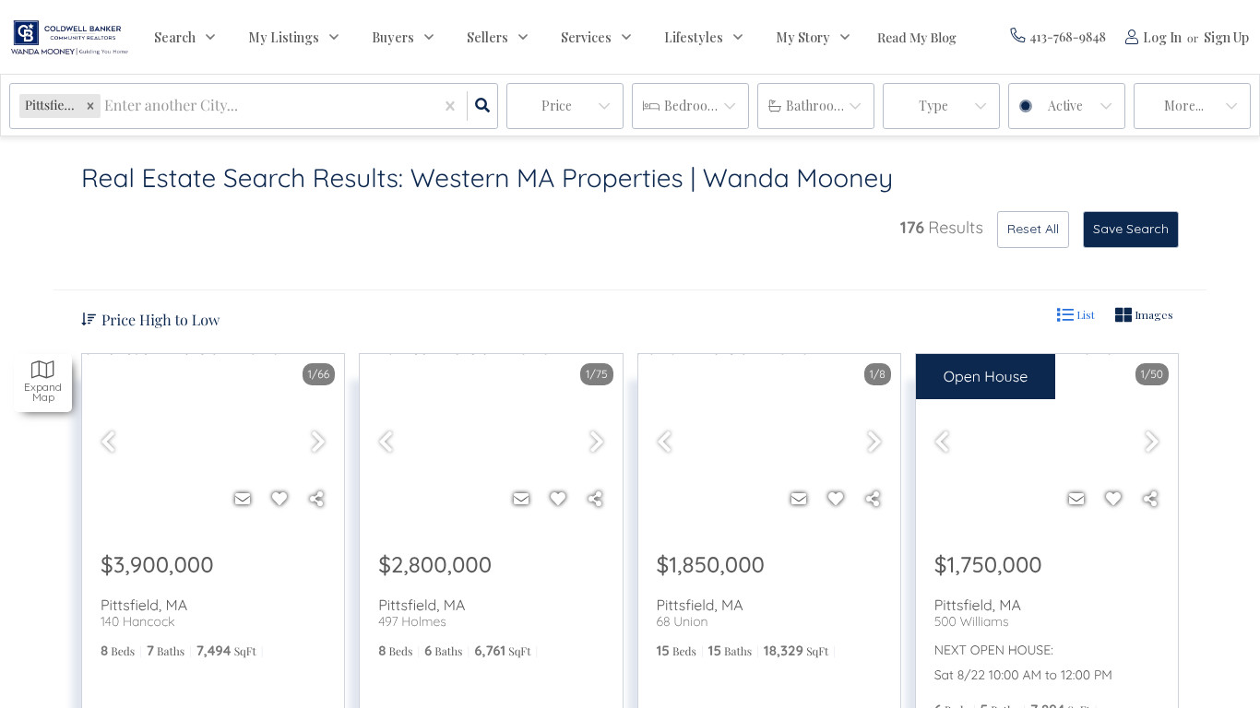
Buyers (393, 37)
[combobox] (106, 106)
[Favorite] (279, 498)
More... (1184, 105)
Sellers (487, 37)
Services (586, 37)
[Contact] (242, 498)
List (1084, 314)
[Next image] (318, 442)
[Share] (316, 498)
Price (556, 105)
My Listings (283, 37)
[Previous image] (108, 442)
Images (1152, 314)
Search (175, 37)
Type (933, 105)
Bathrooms (818, 105)
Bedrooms (694, 105)
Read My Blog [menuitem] (917, 37)
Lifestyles (693, 37)
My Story (803, 37)
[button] (90, 105)
